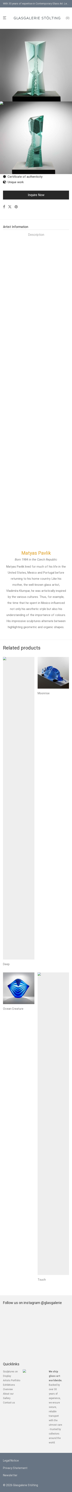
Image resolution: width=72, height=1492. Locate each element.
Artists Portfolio (11, 1380)
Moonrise (44, 693)
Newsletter (10, 1475)
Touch (42, 1279)
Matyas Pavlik (36, 553)
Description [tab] (36, 235)
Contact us (9, 1402)
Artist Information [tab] (15, 227)
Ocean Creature (13, 1008)
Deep (6, 964)
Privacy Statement (15, 1468)
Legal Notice (11, 1460)
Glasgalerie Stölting (25, 1485)
